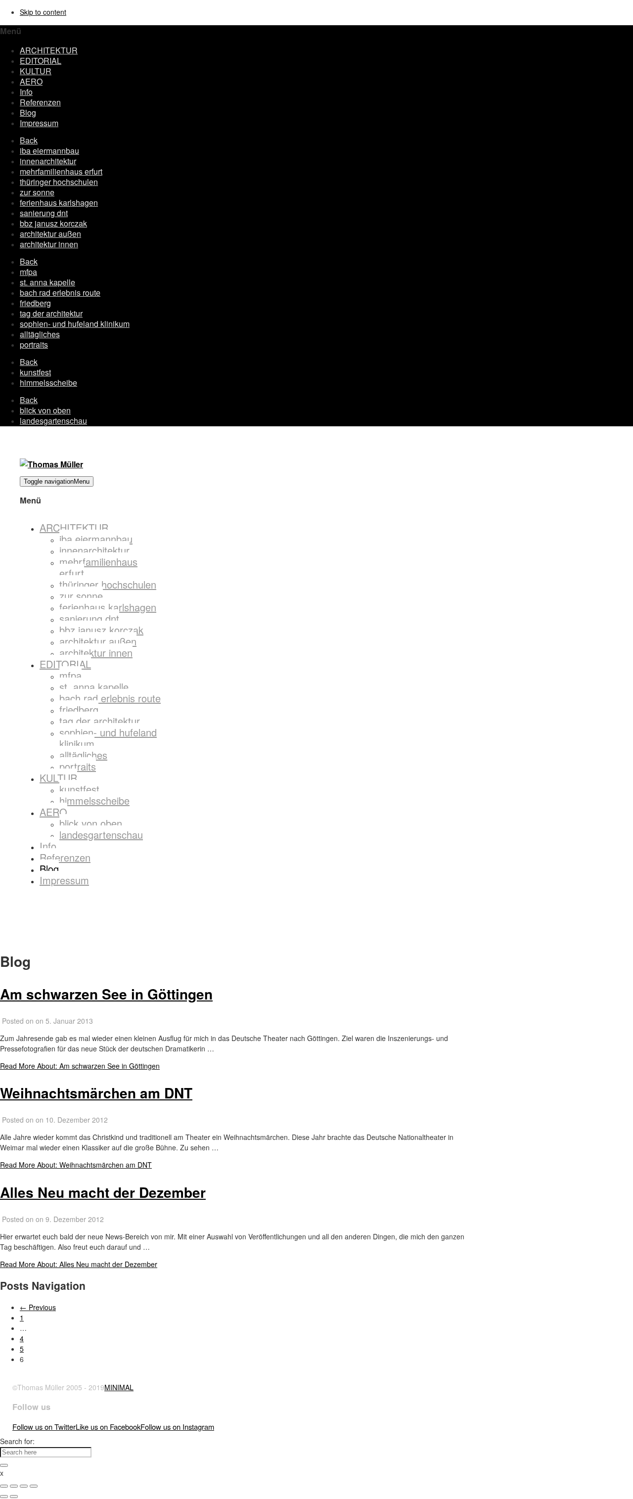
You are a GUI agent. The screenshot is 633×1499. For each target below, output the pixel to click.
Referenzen (40, 102)
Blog (28, 112)
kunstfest (35, 372)
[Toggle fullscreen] (24, 1486)
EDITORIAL (40, 60)
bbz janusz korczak (53, 223)
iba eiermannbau (49, 150)
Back (29, 140)
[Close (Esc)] (4, 1486)
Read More (80, 1066)
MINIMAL (119, 1387)
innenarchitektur (48, 161)
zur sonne (37, 192)
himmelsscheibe (48, 382)
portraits (34, 344)
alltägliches (40, 334)
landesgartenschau (53, 420)
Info (26, 91)
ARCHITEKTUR (49, 50)
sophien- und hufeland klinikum (75, 323)
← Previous (38, 1307)
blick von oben (45, 410)
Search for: (17, 1441)
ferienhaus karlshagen (59, 202)
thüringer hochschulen (59, 181)
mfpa (28, 271)
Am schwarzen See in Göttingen (106, 994)
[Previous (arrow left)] (4, 1496)
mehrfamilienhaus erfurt (61, 171)
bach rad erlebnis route (60, 292)
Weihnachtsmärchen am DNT (96, 1093)
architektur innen (49, 244)
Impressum (39, 123)
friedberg (35, 303)
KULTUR (35, 71)
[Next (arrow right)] (14, 1496)
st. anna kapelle (47, 282)
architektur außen (50, 233)
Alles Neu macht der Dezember (103, 1192)
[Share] (14, 1486)
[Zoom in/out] (34, 1486)
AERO (31, 81)
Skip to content (43, 12)
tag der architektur (51, 313)
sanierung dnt (44, 213)
